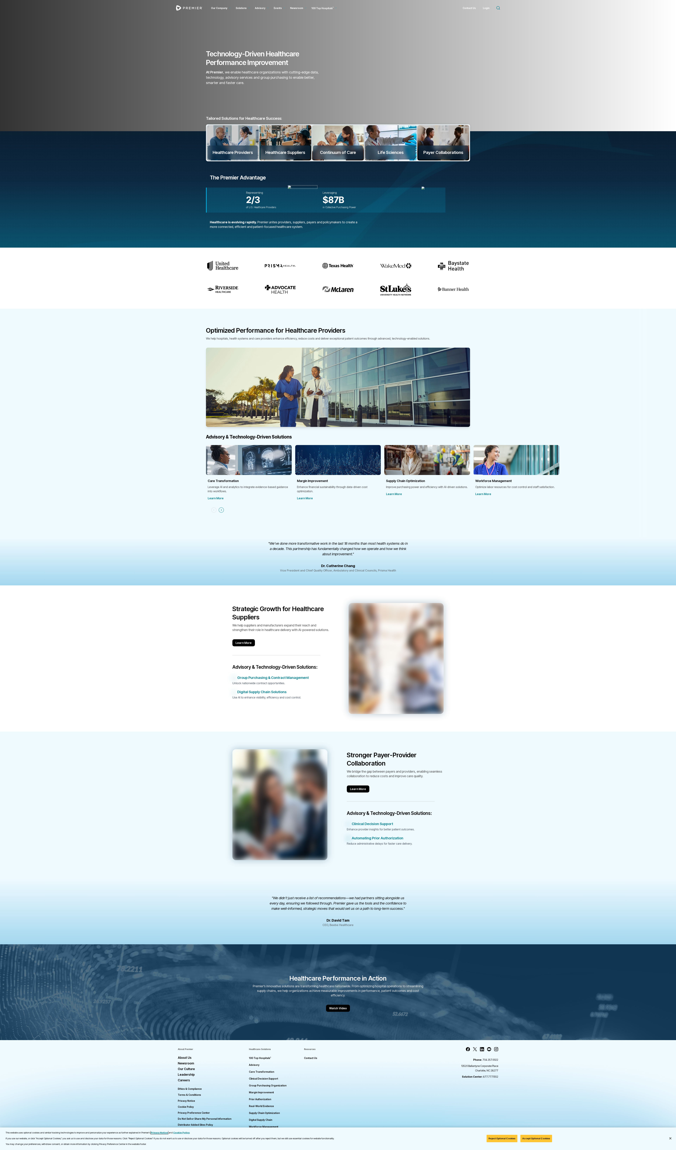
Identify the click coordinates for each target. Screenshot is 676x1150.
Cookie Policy (186, 1106)
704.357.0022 (485, 1059)
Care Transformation (261, 1071)
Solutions (241, 8)
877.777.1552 (480, 1076)
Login (486, 8)
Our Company (219, 8)
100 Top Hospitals (260, 1057)
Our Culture (186, 1069)
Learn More (216, 498)
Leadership (186, 1074)
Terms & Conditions (189, 1094)
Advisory (260, 8)
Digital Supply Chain (260, 1119)
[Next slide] (221, 510)
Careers (184, 1080)
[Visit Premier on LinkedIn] (482, 1049)
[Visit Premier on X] (475, 1049)
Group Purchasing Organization (267, 1085)
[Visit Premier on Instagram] (496, 1049)
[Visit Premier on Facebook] (468, 1049)
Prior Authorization (260, 1099)
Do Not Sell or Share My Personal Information (204, 1118)
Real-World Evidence (261, 1106)
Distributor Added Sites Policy (195, 1124)
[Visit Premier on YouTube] (489, 1049)
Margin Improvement (261, 1092)
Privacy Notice (186, 1100)
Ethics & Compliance (190, 1088)
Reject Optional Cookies (502, 1138)
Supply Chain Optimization (264, 1112)
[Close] (670, 1138)
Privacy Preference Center (194, 1112)
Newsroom (296, 8)
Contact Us (469, 8)
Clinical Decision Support (263, 1078)
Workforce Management (263, 1126)
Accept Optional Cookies (536, 1138)
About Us (185, 1057)
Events (278, 8)
